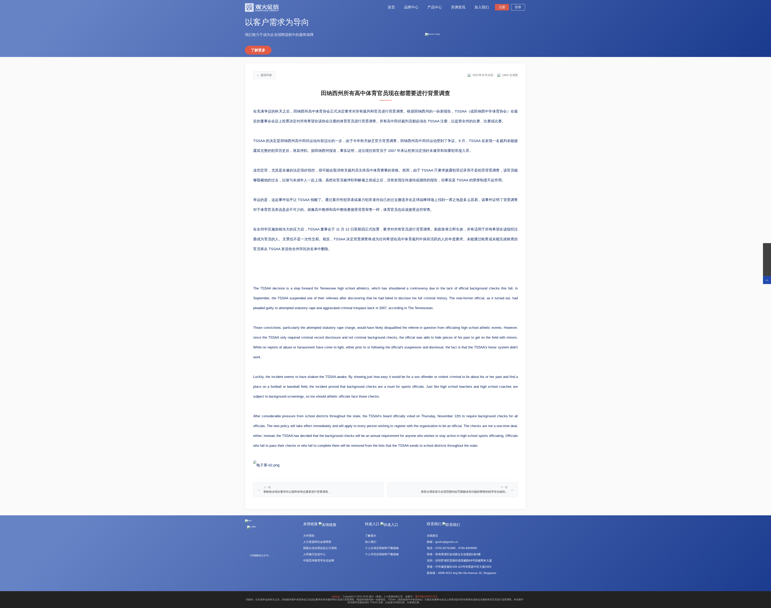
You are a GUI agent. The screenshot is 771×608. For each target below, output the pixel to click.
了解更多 (258, 50)
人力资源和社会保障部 (317, 541)
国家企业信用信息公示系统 (320, 548)
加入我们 (370, 541)
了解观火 (370, 535)
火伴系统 (308, 535)
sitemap (335, 596)
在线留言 (432, 535)
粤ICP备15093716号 (426, 596)
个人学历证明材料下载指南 (382, 554)
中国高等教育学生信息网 (318, 560)
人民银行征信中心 (314, 554)
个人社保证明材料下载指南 (382, 548)
